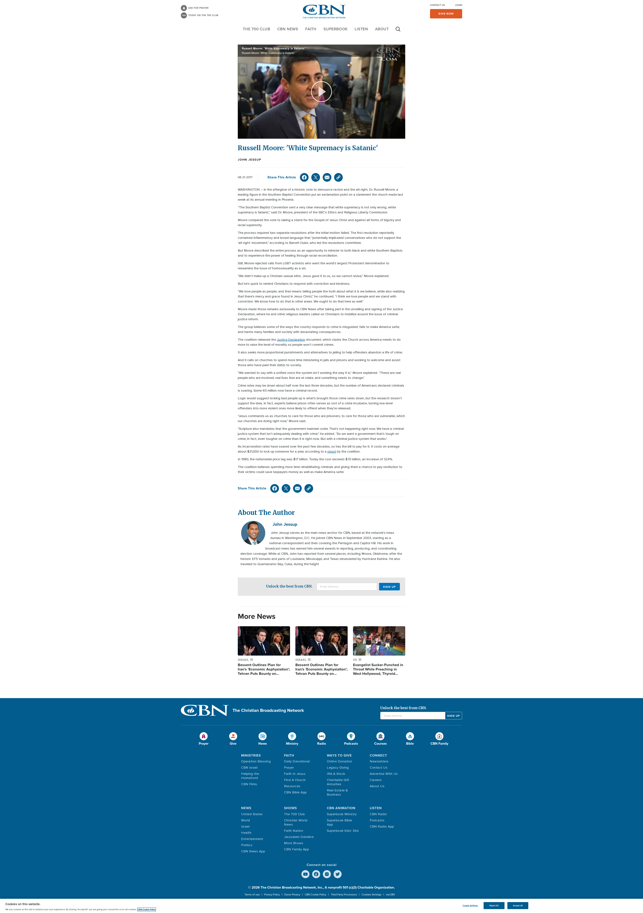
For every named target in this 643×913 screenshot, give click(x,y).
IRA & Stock (336, 774)
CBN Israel (249, 768)
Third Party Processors (344, 894)
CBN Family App (296, 849)
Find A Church (295, 780)
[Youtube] (305, 874)
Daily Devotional (297, 761)
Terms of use (252, 894)
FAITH (310, 29)
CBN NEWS (287, 29)
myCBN (390, 894)
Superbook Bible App (339, 822)
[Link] (338, 177)
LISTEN (361, 29)
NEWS (246, 807)
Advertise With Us (384, 774)
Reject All (493, 905)
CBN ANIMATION (341, 807)
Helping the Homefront (250, 776)
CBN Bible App (295, 792)
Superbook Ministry (342, 814)
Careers (376, 780)
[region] (321, 906)
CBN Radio (378, 814)
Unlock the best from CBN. (289, 586)
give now (446, 14)
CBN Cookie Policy (315, 894)
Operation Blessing (256, 761)
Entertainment (252, 839)
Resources (292, 786)
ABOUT (382, 29)
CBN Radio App (382, 827)
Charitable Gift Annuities (338, 782)
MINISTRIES (251, 755)
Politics (246, 845)
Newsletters (379, 761)
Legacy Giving (338, 768)
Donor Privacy (292, 894)
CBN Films (249, 784)
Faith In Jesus (294, 774)
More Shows (293, 843)
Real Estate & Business (337, 792)
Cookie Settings (470, 905)
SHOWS (290, 807)
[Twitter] (315, 177)
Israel (245, 827)
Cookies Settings (371, 894)
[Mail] (327, 177)
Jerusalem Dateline (299, 837)
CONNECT (378, 755)
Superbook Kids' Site (343, 831)
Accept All (518, 905)
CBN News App (253, 851)
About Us (377, 786)
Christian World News (296, 822)
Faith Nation (293, 831)
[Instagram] (327, 874)
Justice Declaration (291, 340)
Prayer (289, 768)
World (245, 820)
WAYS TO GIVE (339, 755)
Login (458, 5)
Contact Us (437, 5)
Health (246, 833)
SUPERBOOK (336, 29)
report (331, 452)
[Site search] (398, 31)
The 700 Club (256, 29)
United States (252, 814)
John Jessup (249, 159)
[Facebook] (304, 177)
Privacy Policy (272, 894)
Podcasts (377, 820)
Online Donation (339, 761)
